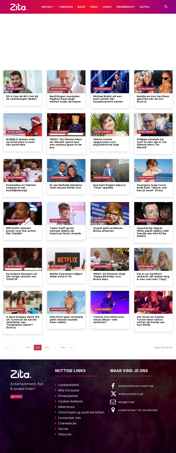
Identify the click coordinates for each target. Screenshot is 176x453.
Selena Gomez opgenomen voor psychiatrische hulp (106, 142)
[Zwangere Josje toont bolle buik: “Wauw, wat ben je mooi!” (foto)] (153, 170)
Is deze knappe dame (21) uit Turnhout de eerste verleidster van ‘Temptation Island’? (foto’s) (22, 322)
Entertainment (16, 89)
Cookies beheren (70, 401)
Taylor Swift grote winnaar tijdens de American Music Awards (65, 231)
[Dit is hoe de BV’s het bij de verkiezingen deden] (22, 81)
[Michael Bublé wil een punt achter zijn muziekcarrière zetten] (110, 81)
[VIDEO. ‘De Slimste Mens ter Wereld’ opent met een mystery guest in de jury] (66, 124)
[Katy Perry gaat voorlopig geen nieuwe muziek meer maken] (66, 302)
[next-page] (71, 347)
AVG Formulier (69, 390)
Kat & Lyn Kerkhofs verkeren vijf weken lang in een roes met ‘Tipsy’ (153, 276)
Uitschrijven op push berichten (81, 412)
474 (63, 347)
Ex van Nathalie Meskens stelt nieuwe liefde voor (66, 186)
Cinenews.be (67, 423)
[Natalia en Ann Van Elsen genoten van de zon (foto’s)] (153, 81)
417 (28, 347)
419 (47, 347)
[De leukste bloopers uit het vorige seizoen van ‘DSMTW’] (22, 259)
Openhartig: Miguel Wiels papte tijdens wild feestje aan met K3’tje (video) (152, 232)
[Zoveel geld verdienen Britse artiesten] (110, 213)
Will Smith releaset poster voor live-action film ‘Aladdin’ (21, 231)
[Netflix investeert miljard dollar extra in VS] (66, 259)
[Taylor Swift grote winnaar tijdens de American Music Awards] (66, 213)
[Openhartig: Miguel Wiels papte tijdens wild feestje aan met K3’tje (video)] (153, 213)
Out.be (63, 429)
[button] (166, 6)
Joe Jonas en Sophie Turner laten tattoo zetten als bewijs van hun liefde (151, 320)
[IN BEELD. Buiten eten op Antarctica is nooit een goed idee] (22, 124)
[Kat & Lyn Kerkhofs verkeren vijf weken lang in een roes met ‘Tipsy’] (153, 259)
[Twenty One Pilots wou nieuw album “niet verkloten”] (110, 302)
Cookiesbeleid (68, 385)
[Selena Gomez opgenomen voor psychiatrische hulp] (110, 124)
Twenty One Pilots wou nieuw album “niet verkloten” (108, 319)
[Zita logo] (18, 6)
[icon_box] (132, 386)
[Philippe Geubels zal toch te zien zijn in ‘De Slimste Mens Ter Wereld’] (153, 124)
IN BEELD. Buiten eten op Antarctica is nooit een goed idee (20, 142)
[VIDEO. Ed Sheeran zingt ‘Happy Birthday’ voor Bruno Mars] (110, 259)
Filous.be (64, 434)
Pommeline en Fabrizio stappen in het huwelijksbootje (21, 188)
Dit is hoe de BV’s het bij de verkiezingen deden (22, 97)
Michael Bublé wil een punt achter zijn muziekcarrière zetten (108, 99)
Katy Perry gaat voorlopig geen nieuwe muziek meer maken (66, 319)
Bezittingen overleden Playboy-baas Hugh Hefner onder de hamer (65, 99)
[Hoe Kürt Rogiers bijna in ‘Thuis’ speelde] (110, 170)
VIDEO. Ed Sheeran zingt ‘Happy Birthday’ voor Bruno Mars (109, 276)
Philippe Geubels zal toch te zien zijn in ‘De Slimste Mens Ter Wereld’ (152, 143)
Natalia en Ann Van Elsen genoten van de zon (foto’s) (153, 99)
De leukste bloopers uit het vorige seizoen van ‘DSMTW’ (21, 276)
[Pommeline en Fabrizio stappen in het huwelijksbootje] (22, 170)
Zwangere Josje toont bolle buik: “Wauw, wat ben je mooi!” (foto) (152, 188)
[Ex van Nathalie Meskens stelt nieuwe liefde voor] (66, 170)
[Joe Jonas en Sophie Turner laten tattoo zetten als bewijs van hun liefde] (153, 302)
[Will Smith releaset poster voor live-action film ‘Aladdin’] (22, 213)
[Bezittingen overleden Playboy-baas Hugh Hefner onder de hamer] (66, 81)
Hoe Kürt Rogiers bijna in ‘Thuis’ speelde (109, 186)
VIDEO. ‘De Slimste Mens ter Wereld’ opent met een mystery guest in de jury (66, 143)
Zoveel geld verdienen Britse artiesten (108, 229)
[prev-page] (6, 347)
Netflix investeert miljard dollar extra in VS (66, 275)
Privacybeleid (68, 396)
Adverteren (66, 407)
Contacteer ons (69, 418)
